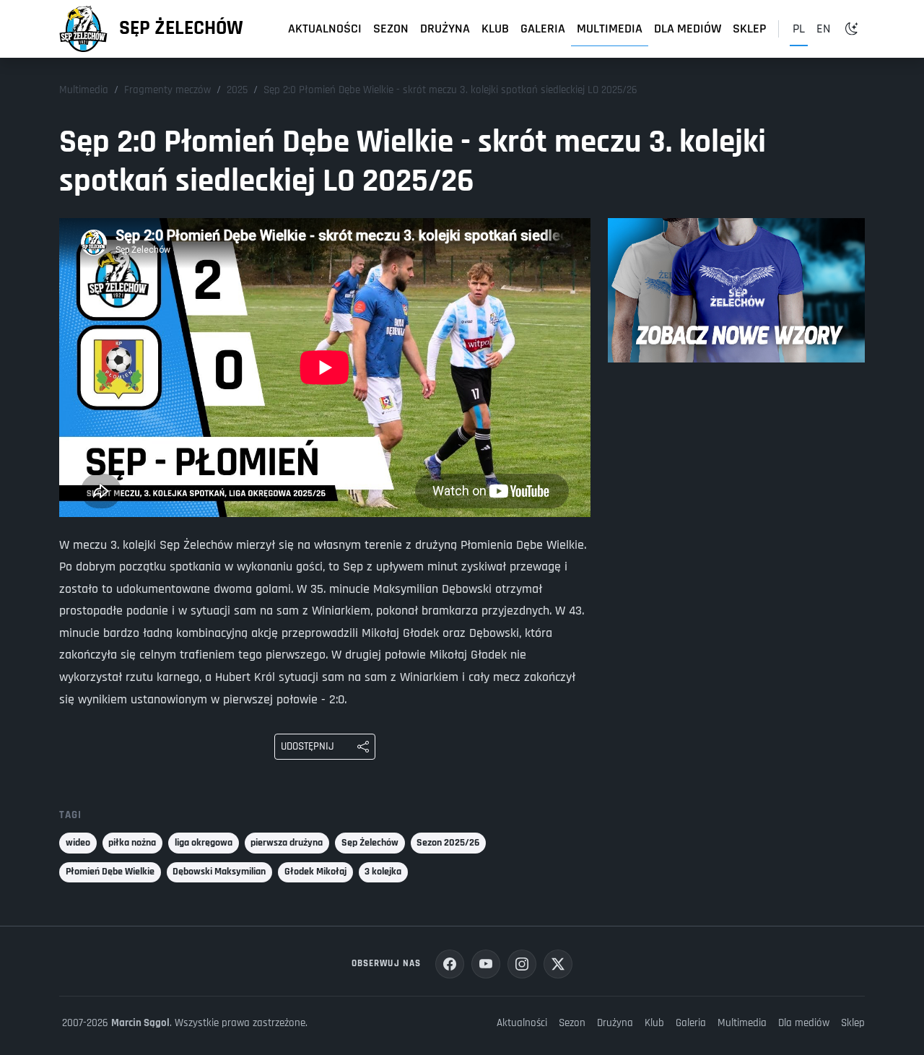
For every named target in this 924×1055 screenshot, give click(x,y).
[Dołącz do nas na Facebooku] (449, 964)
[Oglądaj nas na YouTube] (485, 964)
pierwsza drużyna (286, 842)
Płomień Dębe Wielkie (110, 871)
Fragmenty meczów (167, 90)
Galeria (542, 28)
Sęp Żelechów (181, 28)
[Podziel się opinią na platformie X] (558, 964)
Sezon (391, 28)
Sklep (750, 28)
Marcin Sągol (140, 1023)
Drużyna (445, 28)
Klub (495, 28)
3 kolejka (383, 871)
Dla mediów (687, 28)
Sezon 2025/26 (448, 842)
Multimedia (609, 28)
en (823, 28)
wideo (78, 842)
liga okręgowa (203, 842)
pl (799, 28)
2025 (237, 90)
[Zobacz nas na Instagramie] (521, 964)
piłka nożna (132, 842)
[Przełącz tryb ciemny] (852, 29)
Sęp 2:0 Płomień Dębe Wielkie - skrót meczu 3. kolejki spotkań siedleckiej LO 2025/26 (450, 90)
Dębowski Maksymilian (219, 871)
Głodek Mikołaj (315, 871)
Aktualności (325, 28)
